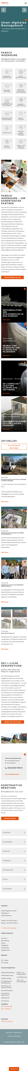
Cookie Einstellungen (14, 1036)
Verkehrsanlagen (6, 978)
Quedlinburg (7, 889)
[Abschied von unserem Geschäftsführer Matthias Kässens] (14, 570)
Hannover (6, 851)
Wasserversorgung (6, 990)
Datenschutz (18, 1032)
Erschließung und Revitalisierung (6, 982)
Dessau (5, 879)
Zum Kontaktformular (12, 774)
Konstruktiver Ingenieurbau (5, 994)
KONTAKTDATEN (9, 818)
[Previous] (3, 10)
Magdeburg (7, 861)
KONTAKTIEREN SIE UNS (12, 277)
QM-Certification (6, 1009)
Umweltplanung (21, 977)
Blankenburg (7, 842)
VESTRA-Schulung (6, 1021)
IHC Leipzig (4, 963)
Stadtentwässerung (7, 975)
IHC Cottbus (4, 960)
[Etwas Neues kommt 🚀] (14, 619)
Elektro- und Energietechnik (21, 973)
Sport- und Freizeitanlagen (21, 981)
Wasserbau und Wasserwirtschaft (6, 987)
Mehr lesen (6, 320)
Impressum (9, 1032)
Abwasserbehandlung (7, 972)
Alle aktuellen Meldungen (14, 446)
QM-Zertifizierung (6, 1006)
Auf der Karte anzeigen (10, 928)
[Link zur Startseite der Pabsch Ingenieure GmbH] (4, 3)
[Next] (24, 10)
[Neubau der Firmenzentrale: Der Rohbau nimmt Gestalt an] (14, 518)
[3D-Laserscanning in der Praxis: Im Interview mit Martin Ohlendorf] (14, 465)
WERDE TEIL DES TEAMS (12, 722)
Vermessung (5, 1001)
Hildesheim (6, 832)
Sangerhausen (8, 870)
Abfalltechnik (5, 998)
